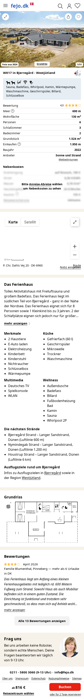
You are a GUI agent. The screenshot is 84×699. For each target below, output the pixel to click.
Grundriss (42, 63)
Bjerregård (52, 473)
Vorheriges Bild (5, 42)
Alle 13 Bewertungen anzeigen (42, 621)
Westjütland (31, 477)
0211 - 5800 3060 (31, 672)
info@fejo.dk (64, 672)
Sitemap (77, 678)
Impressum (22, 678)
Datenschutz (38, 678)
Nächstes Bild (78, 42)
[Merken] (78, 16)
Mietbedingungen (68, 159)
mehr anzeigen (14, 610)
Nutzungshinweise (59, 678)
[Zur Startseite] (22, 5)
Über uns (7, 678)
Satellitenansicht (42, 239)
